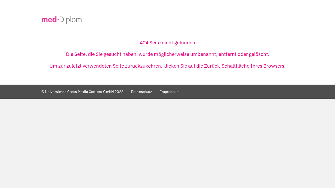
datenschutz (141, 91)
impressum (170, 91)
